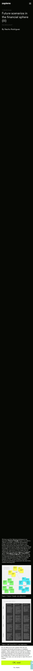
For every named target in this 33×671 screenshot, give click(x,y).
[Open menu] (30, 3)
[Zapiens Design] (6, 3)
